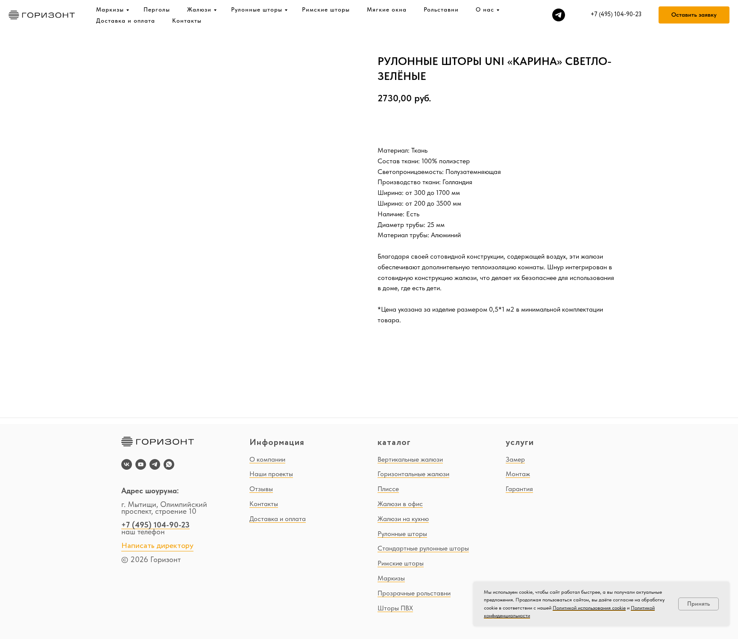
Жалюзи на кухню (403, 519)
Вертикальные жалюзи (410, 459)
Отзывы (261, 489)
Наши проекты (271, 474)
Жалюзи (199, 9)
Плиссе (388, 489)
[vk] (126, 464)
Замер (515, 459)
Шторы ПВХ (395, 608)
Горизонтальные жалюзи (413, 474)
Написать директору (157, 545)
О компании (267, 459)
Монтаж (518, 474)
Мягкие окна (387, 9)
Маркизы (110, 9)
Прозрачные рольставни (414, 593)
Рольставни (441, 9)
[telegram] (558, 15)
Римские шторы (326, 9)
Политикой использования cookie (589, 608)
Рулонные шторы (256, 9)
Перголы (157, 9)
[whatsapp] (169, 464)
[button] (694, 15)
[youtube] (140, 464)
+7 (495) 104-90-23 (155, 524)
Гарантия (519, 489)
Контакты (187, 20)
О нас (485, 9)
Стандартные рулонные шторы (423, 548)
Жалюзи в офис (400, 504)
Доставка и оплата (125, 20)
